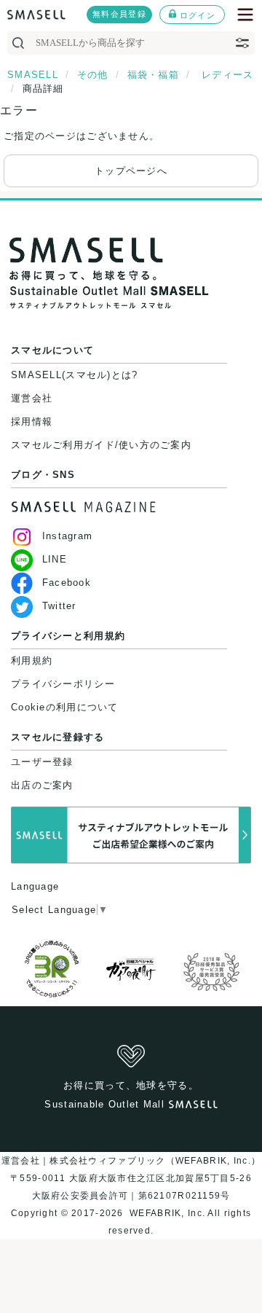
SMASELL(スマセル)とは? (74, 374)
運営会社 (31, 398)
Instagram (67, 535)
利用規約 (31, 660)
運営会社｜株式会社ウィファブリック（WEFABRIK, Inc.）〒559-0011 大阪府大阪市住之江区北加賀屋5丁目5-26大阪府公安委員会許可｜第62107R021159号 (131, 1178)
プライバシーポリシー (63, 683)
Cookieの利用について (65, 707)
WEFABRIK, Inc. (167, 1213)
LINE (54, 559)
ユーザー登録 (42, 761)
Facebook (66, 582)
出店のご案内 (42, 785)
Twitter (59, 605)
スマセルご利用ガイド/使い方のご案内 (101, 444)
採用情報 (31, 421)
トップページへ (131, 170)
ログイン (197, 15)
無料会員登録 (119, 13)
